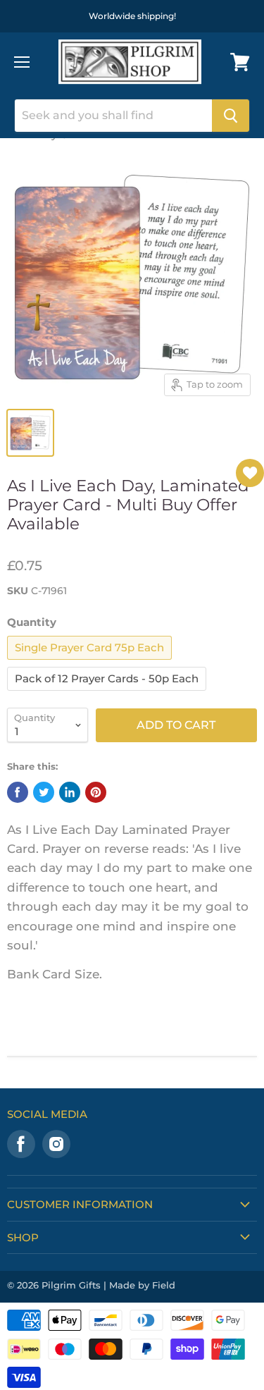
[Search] (230, 115)
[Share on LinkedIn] (69, 792)
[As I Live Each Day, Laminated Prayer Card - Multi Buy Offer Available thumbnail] (30, 432)
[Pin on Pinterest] (95, 792)
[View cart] (240, 62)
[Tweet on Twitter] (43, 792)
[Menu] (22, 62)
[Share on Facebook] (17, 792)
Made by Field (142, 1285)
